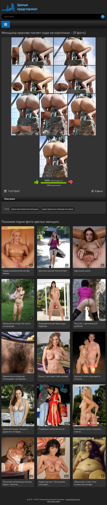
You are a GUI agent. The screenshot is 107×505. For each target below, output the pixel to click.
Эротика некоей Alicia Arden (52, 270)
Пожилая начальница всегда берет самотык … (17, 483)
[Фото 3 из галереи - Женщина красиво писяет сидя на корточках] (32, 92)
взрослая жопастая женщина (24, 209)
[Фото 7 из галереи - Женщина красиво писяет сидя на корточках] (82, 134)
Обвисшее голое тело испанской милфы (85, 483)
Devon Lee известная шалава (53, 376)
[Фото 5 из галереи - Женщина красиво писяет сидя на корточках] (25, 134)
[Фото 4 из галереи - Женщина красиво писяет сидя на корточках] (75, 92)
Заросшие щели (82, 270)
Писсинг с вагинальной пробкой (85, 324)
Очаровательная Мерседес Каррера (52, 324)
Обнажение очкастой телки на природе (17, 324)
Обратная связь (53, 501)
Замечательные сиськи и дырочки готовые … (15, 430)
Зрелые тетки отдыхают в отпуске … (87, 377)
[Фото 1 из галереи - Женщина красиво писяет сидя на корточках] (32, 64)
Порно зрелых (22, 7)
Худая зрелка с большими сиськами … (51, 483)
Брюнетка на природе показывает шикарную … (15, 377)
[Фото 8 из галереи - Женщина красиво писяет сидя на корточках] (53, 176)
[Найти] (103, 17)
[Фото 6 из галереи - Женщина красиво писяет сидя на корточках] (53, 134)
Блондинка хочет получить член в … (87, 430)
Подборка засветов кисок (51, 429)
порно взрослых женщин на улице (57, 209)
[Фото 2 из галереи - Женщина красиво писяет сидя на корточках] (75, 64)
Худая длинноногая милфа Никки (16, 272)
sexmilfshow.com (73, 499)
